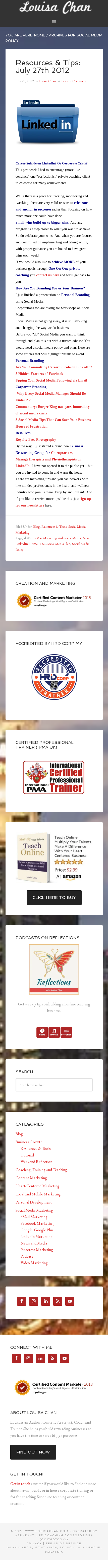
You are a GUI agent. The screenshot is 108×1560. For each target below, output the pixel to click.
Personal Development (34, 1202)
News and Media (34, 1243)
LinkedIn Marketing (36, 1236)
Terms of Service (63, 1543)
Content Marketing (31, 1177)
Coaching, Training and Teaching (41, 1169)
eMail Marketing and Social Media (58, 538)
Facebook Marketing (37, 1223)
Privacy (34, 1543)
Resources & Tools (54, 526)
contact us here (47, 275)
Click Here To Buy (54, 897)
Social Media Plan (58, 543)
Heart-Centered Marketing (37, 1186)
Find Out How (33, 1452)
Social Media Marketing (34, 1210)
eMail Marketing (34, 1216)
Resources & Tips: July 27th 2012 (48, 66)
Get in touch (20, 1483)
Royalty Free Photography (36, 439)
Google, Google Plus (37, 1230)
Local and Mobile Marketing (38, 1194)
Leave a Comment (73, 81)
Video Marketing (34, 1263)
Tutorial (27, 1155)
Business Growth (29, 1142)
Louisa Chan (54, 7)
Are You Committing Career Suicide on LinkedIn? (54, 367)
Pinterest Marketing (37, 1249)
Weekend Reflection (36, 1161)
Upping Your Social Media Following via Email (52, 380)
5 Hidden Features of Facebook (39, 374)
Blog (36, 526)
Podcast (27, 1256)
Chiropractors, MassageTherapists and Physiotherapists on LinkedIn (48, 459)
